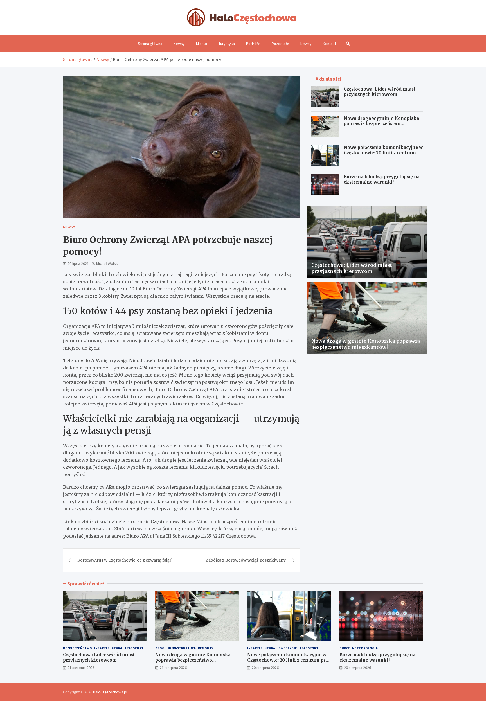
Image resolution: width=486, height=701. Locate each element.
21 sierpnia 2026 (81, 667)
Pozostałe (280, 43)
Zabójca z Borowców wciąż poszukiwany (246, 560)
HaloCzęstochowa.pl (110, 692)
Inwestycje (287, 648)
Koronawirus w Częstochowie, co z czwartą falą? (124, 560)
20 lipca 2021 (78, 263)
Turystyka (227, 43)
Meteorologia (365, 648)
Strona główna (150, 43)
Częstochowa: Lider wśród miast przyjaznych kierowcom (379, 91)
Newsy (179, 43)
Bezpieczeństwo (77, 648)
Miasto (201, 43)
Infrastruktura (108, 648)
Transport (133, 648)
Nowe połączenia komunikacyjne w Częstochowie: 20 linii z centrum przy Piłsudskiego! (383, 153)
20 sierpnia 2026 (265, 667)
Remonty (205, 648)
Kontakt (329, 43)
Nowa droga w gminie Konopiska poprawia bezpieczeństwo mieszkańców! (381, 124)
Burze (344, 648)
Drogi (160, 648)
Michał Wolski (107, 263)
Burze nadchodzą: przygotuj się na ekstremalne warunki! (382, 179)
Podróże (253, 43)
